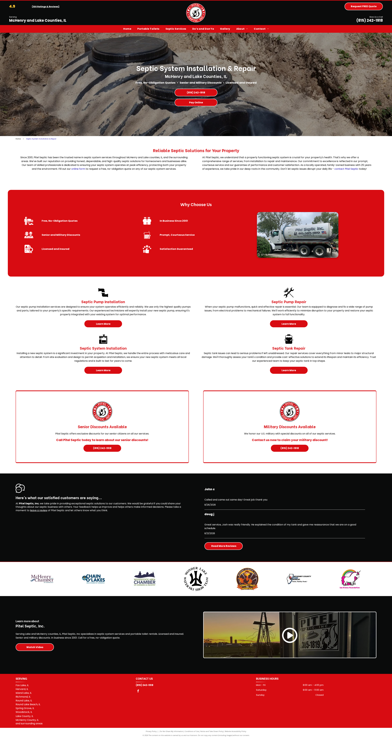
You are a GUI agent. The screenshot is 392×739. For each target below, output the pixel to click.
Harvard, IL (22, 689)
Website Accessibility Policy (235, 731)
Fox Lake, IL (22, 685)
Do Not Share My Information (171, 731)
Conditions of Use (192, 731)
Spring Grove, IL (25, 708)
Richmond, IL (23, 696)
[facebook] (138, 691)
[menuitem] (127, 28)
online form (78, 169)
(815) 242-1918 (369, 20)
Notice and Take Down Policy (211, 731)
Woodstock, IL (24, 712)
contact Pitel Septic (346, 169)
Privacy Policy (151, 731)
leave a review (38, 510)
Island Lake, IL (24, 693)
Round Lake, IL (24, 700)
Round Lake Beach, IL (28, 704)
